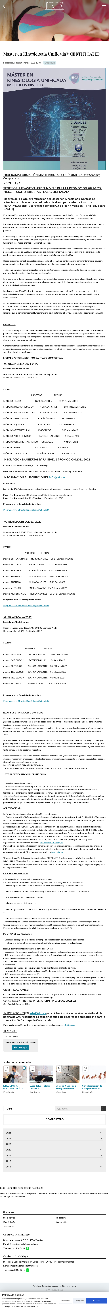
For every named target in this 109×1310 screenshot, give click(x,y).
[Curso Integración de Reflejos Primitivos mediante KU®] (94, 1074)
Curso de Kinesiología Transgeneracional (66, 1087)
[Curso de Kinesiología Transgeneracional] (67, 1074)
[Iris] (54, 6)
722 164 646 (19, 1269)
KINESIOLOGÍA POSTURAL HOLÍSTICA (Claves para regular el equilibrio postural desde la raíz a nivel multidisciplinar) (15, 1087)
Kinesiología (49, 63)
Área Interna (71, 1286)
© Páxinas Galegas (54, 1290)
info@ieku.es (57, 477)
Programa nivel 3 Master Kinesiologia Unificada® (26, 701)
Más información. (34, 1306)
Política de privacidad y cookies (53, 1286)
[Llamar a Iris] (4, 7)
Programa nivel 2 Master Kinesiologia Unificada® (26, 605)
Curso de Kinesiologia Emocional (40, 1087)
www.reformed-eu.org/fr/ (51, 842)
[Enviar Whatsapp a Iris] (27, 1248)
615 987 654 (19, 1248)
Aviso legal (37, 1286)
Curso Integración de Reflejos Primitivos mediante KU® (92, 1087)
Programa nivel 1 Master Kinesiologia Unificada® (26, 509)
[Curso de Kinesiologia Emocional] (41, 1074)
